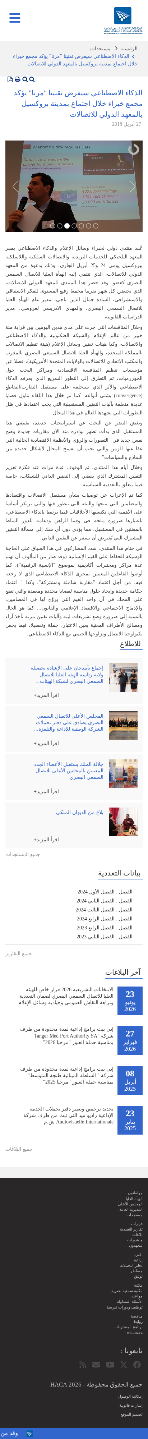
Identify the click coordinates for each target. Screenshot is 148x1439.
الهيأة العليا (134, 1198)
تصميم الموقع (132, 1414)
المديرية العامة (131, 1209)
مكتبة (138, 1285)
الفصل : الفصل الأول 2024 (105, 892)
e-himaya (135, 1332)
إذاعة (138, 1260)
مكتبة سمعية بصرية (127, 1290)
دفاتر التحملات (131, 1265)
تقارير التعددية (131, 1229)
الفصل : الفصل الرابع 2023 (105, 927)
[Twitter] (124, 1365)
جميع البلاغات (19, 1149)
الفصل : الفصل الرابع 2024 (105, 918)
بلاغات (137, 1234)
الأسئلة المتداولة (130, 1301)
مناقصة (137, 1316)
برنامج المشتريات (129, 1327)
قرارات (137, 1224)
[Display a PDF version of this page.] (10, 79)
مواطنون (135, 1193)
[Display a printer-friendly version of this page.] (17, 79)
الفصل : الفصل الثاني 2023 (105, 936)
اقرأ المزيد (48, 694)
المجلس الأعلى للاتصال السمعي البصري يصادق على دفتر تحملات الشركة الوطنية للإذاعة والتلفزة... (68, 722)
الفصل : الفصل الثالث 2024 (104, 909)
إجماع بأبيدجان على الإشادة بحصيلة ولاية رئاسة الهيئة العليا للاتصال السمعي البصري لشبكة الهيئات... (67, 674)
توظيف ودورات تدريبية (125, 1307)
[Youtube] (110, 1365)
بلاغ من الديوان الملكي (79, 812)
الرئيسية (129, 48)
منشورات (135, 1240)
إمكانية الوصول (130, 1396)
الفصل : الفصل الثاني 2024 (105, 901)
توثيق (138, 1276)
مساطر (136, 1271)
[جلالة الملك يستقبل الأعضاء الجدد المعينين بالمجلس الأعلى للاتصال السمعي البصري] (123, 773)
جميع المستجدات (22, 854)
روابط (138, 1321)
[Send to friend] (96, 1365)
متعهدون (136, 1245)
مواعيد (137, 1296)
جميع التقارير (18, 953)
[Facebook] (137, 1365)
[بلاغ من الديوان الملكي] (123, 822)
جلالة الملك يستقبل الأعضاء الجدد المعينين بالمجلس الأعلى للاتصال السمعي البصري (68, 771)
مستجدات (100, 48)
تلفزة (138, 1254)
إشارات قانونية (131, 1405)
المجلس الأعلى (130, 1204)
